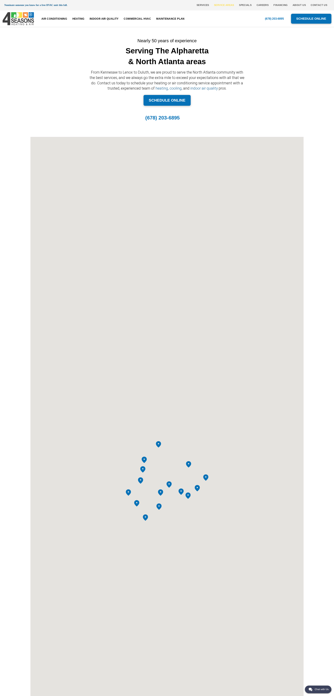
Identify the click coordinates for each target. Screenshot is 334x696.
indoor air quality (204, 88)
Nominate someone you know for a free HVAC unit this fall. (35, 5)
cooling (176, 88)
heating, (162, 88)
